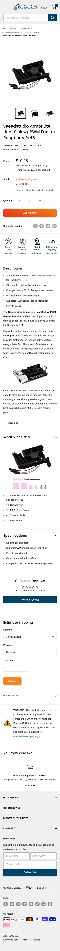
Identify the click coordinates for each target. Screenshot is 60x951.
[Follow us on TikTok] (37, 904)
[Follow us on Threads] (50, 904)
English (42, 888)
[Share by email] (54, 226)
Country (7, 629)
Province (8, 645)
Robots (13, 29)
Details (8, 253)
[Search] (52, 17)
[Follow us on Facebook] (5, 904)
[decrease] (19, 200)
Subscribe (30, 872)
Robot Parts (25, 29)
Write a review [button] (30, 599)
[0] (54, 7)
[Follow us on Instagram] (18, 904)
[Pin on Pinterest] (41, 226)
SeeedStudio (11, 145)
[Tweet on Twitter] (48, 226)
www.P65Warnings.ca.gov (26, 736)
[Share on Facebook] (35, 226)
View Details (22, 253)
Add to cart (30, 213)
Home (4, 29)
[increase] (39, 200)
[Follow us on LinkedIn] (43, 904)
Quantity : (8, 200)
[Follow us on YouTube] (31, 904)
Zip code (8, 660)
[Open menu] (5, 7)
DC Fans (33, 32)
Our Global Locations (12, 888)
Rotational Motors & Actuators (14, 32)
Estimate (12, 681)
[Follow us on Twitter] (12, 904)
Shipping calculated (26, 170)
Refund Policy (10, 695)
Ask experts (37, 253)
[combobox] (25, 17)
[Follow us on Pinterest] (24, 904)
